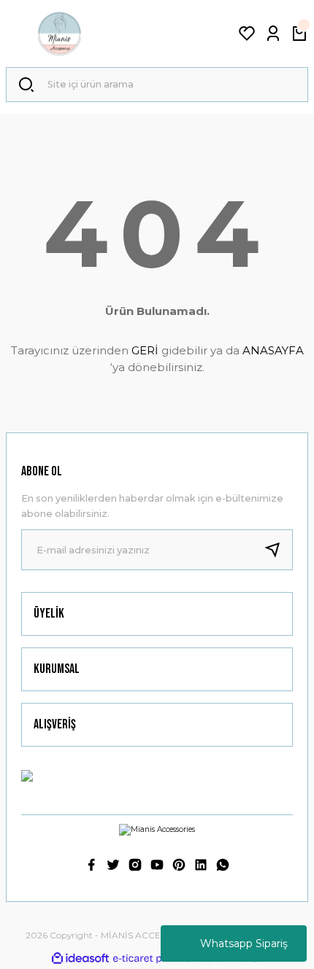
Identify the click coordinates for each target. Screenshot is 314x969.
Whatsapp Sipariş (244, 943)
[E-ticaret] (155, 958)
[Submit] (278, 549)
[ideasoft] (80, 958)
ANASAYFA (273, 350)
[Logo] (61, 33)
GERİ (144, 350)
